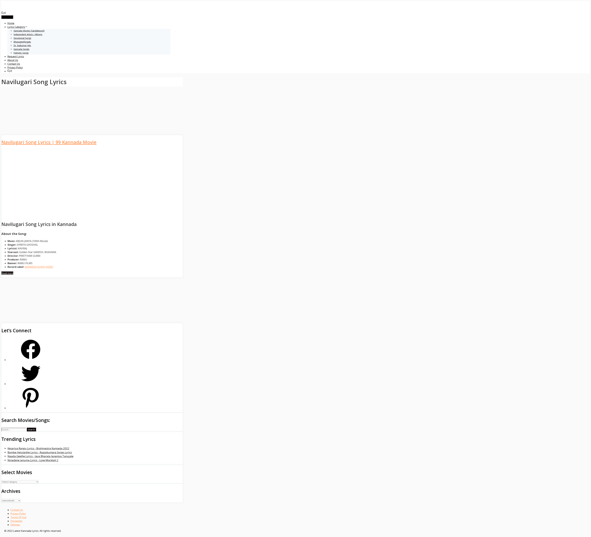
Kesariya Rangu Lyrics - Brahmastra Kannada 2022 (38, 448)
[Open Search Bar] (3, 13)
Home (10, 23)
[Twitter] (31, 384)
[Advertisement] (92, 112)
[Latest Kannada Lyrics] (24, 9)
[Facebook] (31, 360)
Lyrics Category (16, 27)
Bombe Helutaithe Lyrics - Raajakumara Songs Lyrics (40, 452)
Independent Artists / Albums (28, 34)
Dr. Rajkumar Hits (22, 45)
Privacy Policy (15, 67)
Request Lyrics (15, 56)
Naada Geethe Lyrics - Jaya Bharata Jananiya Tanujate (40, 456)
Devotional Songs (22, 38)
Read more (7, 273)
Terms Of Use (18, 517)
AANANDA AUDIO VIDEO (39, 267)
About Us (12, 60)
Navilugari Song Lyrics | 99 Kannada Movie (48, 142)
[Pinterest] (31, 408)
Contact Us (13, 64)
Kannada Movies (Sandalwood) (29, 30)
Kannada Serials (21, 49)
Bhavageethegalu (22, 41)
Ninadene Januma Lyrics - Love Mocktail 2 (33, 460)
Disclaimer (16, 521)
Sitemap (15, 524)
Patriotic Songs (21, 52)
